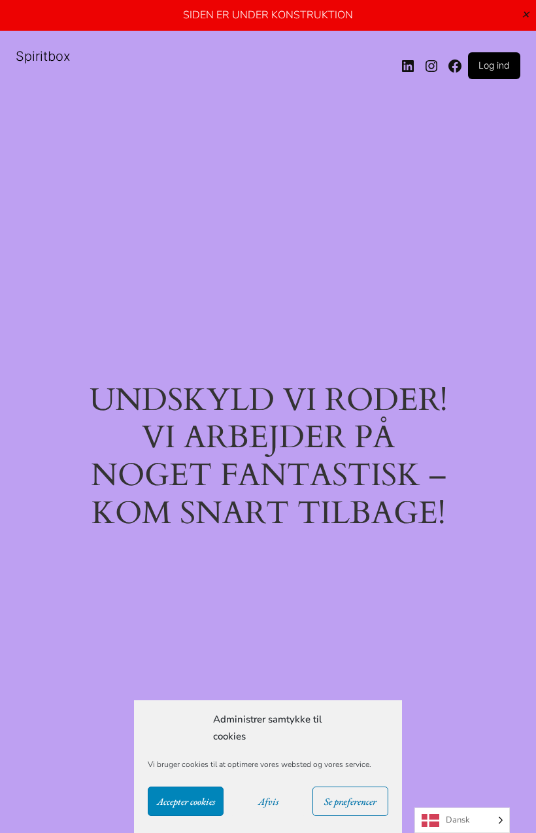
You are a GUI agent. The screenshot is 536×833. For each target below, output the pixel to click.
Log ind (494, 65)
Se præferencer (350, 801)
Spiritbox (43, 56)
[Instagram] (431, 66)
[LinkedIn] (408, 66)
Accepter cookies (186, 801)
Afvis (268, 801)
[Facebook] (455, 66)
